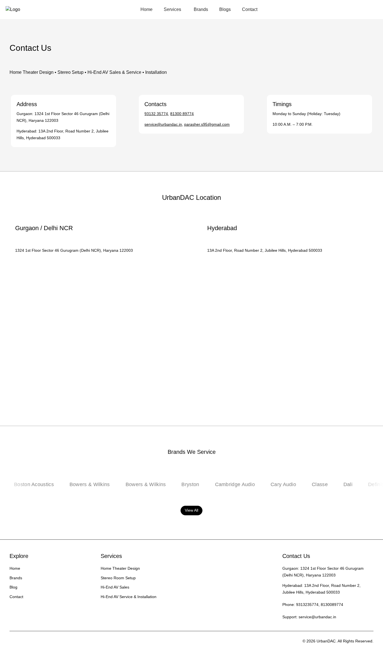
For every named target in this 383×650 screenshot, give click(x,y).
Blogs (225, 9)
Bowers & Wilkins (79, 484)
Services (172, 9)
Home (146, 9)
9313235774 (307, 604)
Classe (310, 484)
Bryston (180, 484)
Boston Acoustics (24, 484)
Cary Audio (273, 484)
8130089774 (332, 604)
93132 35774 (156, 113)
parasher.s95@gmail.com (207, 124)
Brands (201, 9)
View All (191, 510)
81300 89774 (182, 113)
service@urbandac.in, (163, 124)
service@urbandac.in (317, 617)
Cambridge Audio (225, 484)
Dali (338, 484)
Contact (249, 9)
